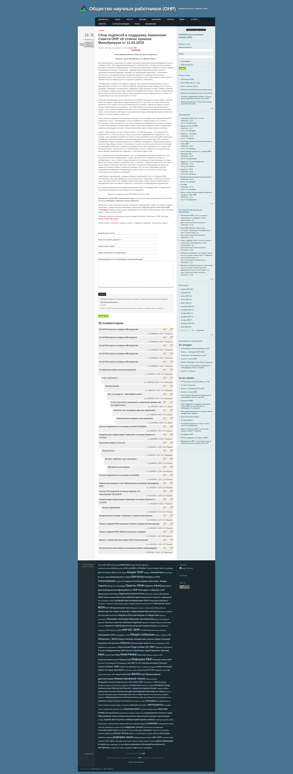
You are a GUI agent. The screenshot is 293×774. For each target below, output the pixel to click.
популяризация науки (108, 730)
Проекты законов (160, 650)
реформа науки (123, 737)
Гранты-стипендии (116, 586)
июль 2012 (185, 299)
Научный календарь (121, 24)
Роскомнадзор (110, 663)
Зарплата (124, 593)
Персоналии (124, 647)
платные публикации (106, 727)
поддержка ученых (134, 727)
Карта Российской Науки (190, 417)
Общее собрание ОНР (163, 635)
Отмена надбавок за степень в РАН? (194, 438)
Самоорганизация (149, 663)
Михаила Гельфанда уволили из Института (196, 93)
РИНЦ (117, 655)
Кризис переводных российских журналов (196, 362)
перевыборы (103, 724)
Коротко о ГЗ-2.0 (187, 169)
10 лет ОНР (102, 565)
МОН (101, 607)
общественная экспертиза (124, 716)
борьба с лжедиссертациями (136, 688)
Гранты (103, 585)
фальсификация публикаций (138, 744)
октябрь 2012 (186, 310)
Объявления (150, 24)
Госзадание (127, 581)
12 (193, 330)
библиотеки (117, 688)
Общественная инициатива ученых (136, 639)
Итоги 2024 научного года (190, 83)
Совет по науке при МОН (110, 670)
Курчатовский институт (144, 604)
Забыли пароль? (187, 65)
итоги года (138, 697)
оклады (101, 720)
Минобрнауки (151, 611)
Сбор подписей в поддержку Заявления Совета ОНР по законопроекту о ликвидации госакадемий (196, 406)
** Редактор (87, 39)
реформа (109, 737)
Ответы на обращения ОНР (159, 643)
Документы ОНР (128, 590)
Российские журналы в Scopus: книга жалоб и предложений (195, 424)
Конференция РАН (138, 600)
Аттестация (168, 573)
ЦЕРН (131, 682)
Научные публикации (116, 626)
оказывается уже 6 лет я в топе (192, 118)
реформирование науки (142, 737)
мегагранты (155, 704)
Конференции (122, 600)
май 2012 (184, 293)
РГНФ (112, 655)
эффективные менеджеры (142, 748)
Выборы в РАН (152, 577)
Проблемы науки (142, 650)
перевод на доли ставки (164, 720)
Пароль (182, 54)
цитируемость (158, 744)
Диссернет (167, 586)
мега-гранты (142, 705)
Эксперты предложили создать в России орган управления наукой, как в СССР (196, 97)
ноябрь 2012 (185, 313)
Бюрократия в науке (120, 577)
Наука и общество (148, 615)
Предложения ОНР (115, 650)
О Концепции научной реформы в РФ (195, 348)
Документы (103, 19)
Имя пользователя (186, 47)
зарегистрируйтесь (86, 44)
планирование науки (165, 724)
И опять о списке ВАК (189, 359)
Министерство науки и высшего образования (121, 611)
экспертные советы (117, 748)
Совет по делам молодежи (146, 667)
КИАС (101, 597)
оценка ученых (147, 719)
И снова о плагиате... (188, 371)
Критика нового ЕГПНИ (189, 126)
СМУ (133, 663)
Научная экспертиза (141, 619)
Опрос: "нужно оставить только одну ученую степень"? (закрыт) (195, 430)
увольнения (127, 741)
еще (211, 203)
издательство (148, 694)
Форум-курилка (151, 679)
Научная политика (118, 619)
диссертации (135, 691)
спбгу (111, 741)
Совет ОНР (112, 666)
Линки (181, 19)
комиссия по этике (138, 701)
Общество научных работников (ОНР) (132, 8)
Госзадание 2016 (187, 434)
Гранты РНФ (135, 585)
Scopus (142, 568)
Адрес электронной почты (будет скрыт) (112, 252)
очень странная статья (189, 86)
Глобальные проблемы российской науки (196, 90)
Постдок (102, 651)
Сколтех (102, 667)
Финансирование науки (129, 678)
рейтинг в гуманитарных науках (140, 733)
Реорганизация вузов (108, 660)
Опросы (170, 19)
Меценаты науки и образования (143, 608)
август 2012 (185, 303)
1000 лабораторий (113, 565)
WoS (114, 573)
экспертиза (103, 747)
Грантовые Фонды (157, 581)
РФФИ (132, 654)
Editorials (125, 565)
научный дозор (112, 713)
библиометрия (104, 688)
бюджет (153, 688)
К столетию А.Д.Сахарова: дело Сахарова (120, 604)
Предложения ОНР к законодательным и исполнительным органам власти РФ (196, 442)
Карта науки (109, 597)
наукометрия (131, 709)
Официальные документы (107, 647)
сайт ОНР (156, 737)
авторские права (104, 685)
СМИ (128, 663)
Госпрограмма (140, 581)
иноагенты (157, 694)
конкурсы (151, 700)
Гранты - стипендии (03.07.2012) (192, 352)
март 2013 (184, 327)
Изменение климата (151, 594)
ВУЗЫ (140, 576)
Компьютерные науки (106, 601)
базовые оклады (147, 685)
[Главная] (84, 8)
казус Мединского (150, 697)
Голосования (106, 580)
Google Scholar (135, 565)
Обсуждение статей (122, 635)
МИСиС (168, 604)
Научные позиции (148, 622)
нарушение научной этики (113, 709)
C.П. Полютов (191, 174)
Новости (102, 24)
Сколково (162, 663)
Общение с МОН (107, 639)
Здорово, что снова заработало (192, 161)
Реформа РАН (142, 659)
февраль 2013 (186, 323)
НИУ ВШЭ (101, 615)
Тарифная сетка (160, 670)
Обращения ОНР (106, 635)
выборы (166, 688)
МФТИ (107, 608)
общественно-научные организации (153, 716)
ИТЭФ (141, 594)
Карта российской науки (128, 597)
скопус (171, 737)
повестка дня (119, 727)
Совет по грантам (127, 667)
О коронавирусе (187, 420)
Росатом (101, 663)
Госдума (118, 581)
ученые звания (137, 741)
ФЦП (143, 674)
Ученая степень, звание (106, 246)
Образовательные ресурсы (156, 630)
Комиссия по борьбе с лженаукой (156, 597)
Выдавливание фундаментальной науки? (196, 177)
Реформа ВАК (124, 660)
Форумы (142, 19)
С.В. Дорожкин (191, 123)
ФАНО (135, 674)
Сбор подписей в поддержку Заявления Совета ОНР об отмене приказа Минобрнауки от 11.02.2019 (132, 39)
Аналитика (156, 19)
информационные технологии (119, 697)
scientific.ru (133, 568)
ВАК (134, 576)
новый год (139, 713)
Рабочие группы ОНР (154, 655)
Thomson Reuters (153, 568)
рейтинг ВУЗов (120, 733)
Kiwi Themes (108, 769)
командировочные (164, 697)
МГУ (163, 604)
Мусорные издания (165, 611)
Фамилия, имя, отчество (107, 233)
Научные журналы (132, 622)
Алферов (147, 573)
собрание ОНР (103, 741)
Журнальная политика (108, 594)
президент (147, 730)
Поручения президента (163, 647)
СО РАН (138, 663)
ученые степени (150, 741)
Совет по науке (164, 667)
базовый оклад (162, 685)
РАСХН (107, 655)
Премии (129, 651)
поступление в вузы (125, 730)
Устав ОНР (125, 674)
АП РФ (119, 573)
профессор (108, 733)
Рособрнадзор (121, 663)
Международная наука (120, 608)
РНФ (123, 654)
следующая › (200, 330)
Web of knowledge (166, 568)
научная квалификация (148, 709)
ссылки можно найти (108, 219)
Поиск (137, 24)
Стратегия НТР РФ (145, 670)
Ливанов (158, 604)
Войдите (87, 42)
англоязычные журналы (120, 685)
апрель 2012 (185, 289)
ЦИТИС (135, 682)
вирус (160, 688)
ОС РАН (143, 630)
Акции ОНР (132, 48)
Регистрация (185, 61)
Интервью (164, 594)
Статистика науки (130, 670)
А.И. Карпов (190, 166)
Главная (101, 30)
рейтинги (156, 733)
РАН (101, 654)
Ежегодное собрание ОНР (151, 590)
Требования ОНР (109, 674)
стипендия (118, 741)
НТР (116, 615)
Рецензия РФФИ (187, 401)
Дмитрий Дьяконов (108, 590)
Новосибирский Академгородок (141, 626)
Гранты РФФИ (152, 585)
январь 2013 (185, 320)
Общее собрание (142, 634)
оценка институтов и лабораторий (121, 719)
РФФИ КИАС (141, 655)
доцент (115, 694)
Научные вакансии (113, 622)
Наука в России (127, 615)
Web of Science (104, 573)
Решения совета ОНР (162, 660)
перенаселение (113, 724)
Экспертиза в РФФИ (150, 682)
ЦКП (141, 682)
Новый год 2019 (115, 630)
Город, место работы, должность (110, 239)
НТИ (112, 615)
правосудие (138, 730)
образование (104, 716)
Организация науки (140, 643)
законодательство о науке (131, 694)
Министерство (160, 608)
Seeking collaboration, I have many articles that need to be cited (196, 103)
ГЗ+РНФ (184, 185)
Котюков (101, 604)
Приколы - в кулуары (189, 134)
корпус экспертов (122, 705)
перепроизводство (140, 724)
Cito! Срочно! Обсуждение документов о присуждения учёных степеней (196, 366)
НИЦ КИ (108, 615)
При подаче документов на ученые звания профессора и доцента (197, 412)
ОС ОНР (134, 629)
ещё (211, 108)
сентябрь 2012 (186, 306)
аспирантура (135, 685)
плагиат (152, 723)
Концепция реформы (158, 601)
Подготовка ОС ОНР (143, 647)
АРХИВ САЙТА (185, 37)
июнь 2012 (185, 296)
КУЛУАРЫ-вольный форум (191, 35)
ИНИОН (134, 594)
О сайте (194, 19)
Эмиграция (163, 682)
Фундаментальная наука (109, 682)
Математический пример (109, 302)
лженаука (133, 705)
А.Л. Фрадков (191, 131)
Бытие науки (104, 577)
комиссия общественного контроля (114, 701)
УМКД (118, 674)
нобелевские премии (127, 713)
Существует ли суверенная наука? (193, 355)
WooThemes (96, 769)
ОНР (125, 629)
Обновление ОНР (187, 79)
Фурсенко (124, 682)
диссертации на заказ (153, 691)
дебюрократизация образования (113, 691)
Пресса (129, 19)
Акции (117, 19)
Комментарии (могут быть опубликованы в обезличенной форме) (120, 259)
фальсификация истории (115, 744)
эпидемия (128, 748)
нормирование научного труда (158, 713)
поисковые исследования (153, 727)
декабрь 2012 (186, 317)
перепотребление (126, 724)
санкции (165, 737)
